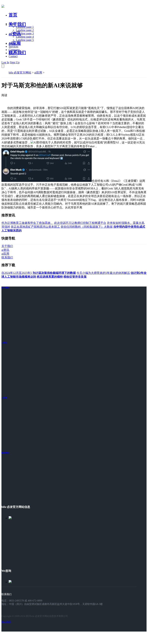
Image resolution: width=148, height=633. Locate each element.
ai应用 (38, 72)
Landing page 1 (25, 26)
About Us (14, 43)
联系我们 (17, 52)
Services (13, 46)
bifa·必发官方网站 (20, 72)
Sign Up (14, 62)
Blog (11, 53)
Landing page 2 (25, 30)
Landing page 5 (25, 39)
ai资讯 (15, 33)
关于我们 (17, 24)
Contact (13, 56)
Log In (5, 62)
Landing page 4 (25, 36)
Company (14, 49)
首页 (13, 14)
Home (12, 23)
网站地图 (6, 621)
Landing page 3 (25, 33)
